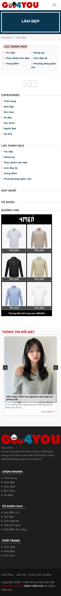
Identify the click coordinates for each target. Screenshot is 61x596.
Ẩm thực (9, 112)
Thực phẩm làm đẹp (17, 58)
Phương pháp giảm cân (17, 178)
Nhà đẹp (9, 106)
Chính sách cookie (39, 574)
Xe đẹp (8, 117)
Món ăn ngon (12, 525)
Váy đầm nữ (11, 512)
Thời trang (10, 101)
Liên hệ (20, 574)
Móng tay (39, 52)
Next (55, 367)
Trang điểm (12, 63)
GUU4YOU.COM (11, 585)
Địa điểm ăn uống (15, 529)
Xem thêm (47, 411)
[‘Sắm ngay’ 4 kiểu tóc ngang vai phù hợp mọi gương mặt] (30, 369)
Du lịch (8, 133)
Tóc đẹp (10, 52)
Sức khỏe (9, 123)
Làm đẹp (21, 37)
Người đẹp (10, 128)
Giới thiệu (7, 574)
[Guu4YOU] (20, 6)
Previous (5, 367)
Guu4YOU (6, 37)
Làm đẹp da (40, 58)
